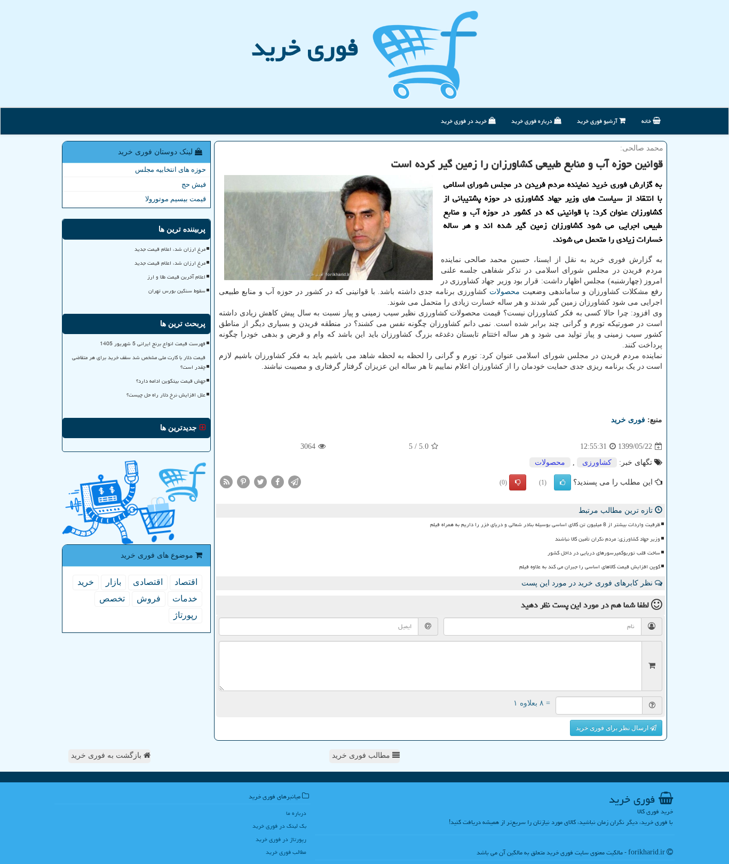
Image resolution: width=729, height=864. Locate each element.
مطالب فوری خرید (362, 755)
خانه (647, 120)
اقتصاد (186, 581)
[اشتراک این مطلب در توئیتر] (260, 482)
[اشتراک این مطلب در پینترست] (243, 482)
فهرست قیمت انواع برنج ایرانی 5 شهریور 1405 (152, 343)
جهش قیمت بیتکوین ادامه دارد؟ (170, 381)
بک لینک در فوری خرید (279, 825)
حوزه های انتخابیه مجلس (170, 169)
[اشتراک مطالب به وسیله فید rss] (226, 482)
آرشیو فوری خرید (598, 120)
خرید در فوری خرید (464, 120)
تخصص (112, 598)
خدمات (184, 598)
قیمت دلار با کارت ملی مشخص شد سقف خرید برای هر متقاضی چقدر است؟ (138, 362)
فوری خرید (305, 47)
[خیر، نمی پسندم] (517, 482)
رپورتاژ (185, 615)
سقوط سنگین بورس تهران (176, 291)
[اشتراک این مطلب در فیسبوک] (277, 482)
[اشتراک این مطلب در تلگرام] (294, 482)
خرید (85, 581)
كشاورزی (597, 462)
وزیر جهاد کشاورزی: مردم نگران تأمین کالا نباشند (607, 539)
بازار (113, 581)
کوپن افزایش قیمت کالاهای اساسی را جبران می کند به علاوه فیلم (589, 566)
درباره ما (296, 813)
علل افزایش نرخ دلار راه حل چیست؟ (165, 395)
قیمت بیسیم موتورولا (175, 199)
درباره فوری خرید (532, 120)
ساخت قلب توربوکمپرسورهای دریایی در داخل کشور (604, 553)
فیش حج (193, 184)
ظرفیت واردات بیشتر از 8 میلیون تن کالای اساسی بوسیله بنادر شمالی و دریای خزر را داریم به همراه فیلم (545, 524)
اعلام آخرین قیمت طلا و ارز (176, 277)
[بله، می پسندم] (562, 482)
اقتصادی (148, 581)
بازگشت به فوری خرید (107, 755)
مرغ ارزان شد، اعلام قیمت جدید (169, 249)
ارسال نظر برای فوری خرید (613, 728)
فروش (149, 598)
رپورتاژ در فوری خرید (281, 839)
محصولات (504, 292)
